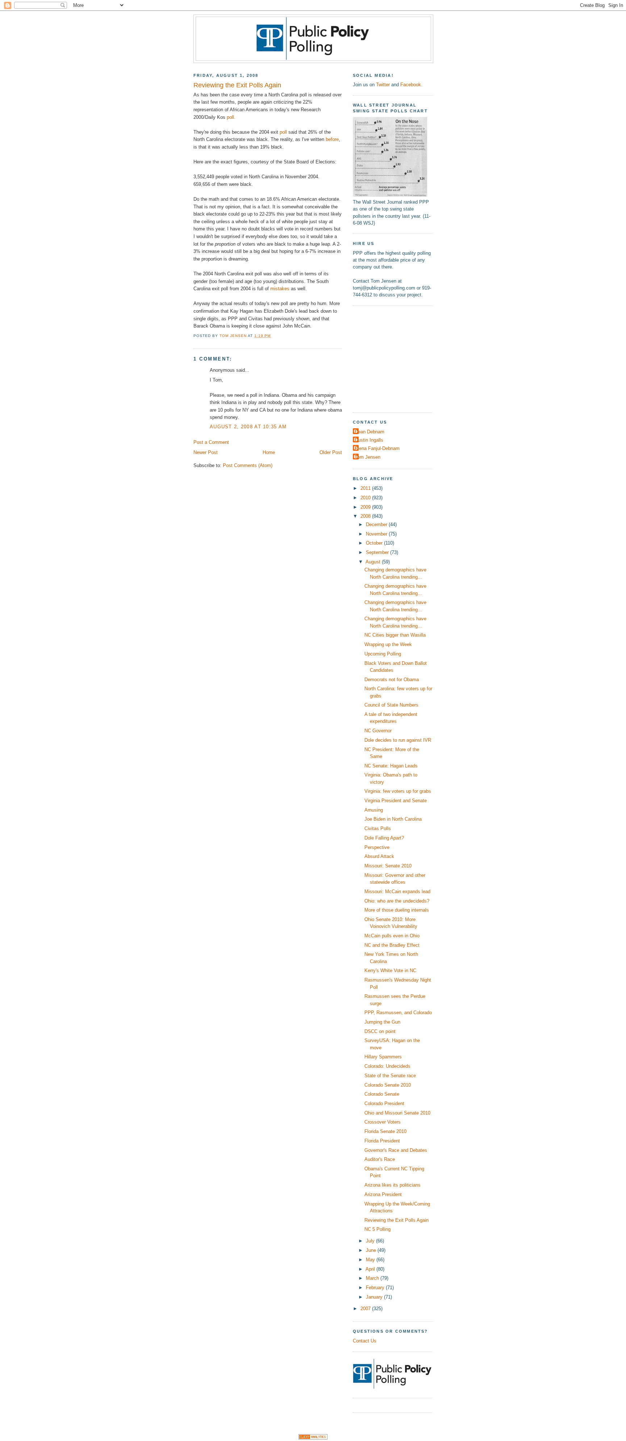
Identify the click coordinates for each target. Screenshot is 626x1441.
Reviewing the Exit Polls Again (396, 1220)
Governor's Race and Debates (395, 1150)
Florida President (382, 1141)
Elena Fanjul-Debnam (377, 448)
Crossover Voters (382, 1122)
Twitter (383, 84)
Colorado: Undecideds (387, 1066)
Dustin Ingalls (369, 440)
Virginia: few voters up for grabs (397, 791)
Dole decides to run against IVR (397, 740)
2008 (366, 516)
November (377, 534)
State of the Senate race (390, 1075)
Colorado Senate (381, 1094)
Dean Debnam (369, 431)
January (375, 1297)
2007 (366, 1308)
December (377, 524)
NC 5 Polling (377, 1229)
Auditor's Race (379, 1159)
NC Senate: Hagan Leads (391, 766)
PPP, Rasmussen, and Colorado (398, 1012)
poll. (231, 117)
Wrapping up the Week (388, 644)
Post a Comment (211, 442)
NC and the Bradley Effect (392, 945)
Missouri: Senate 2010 (388, 866)
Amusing (373, 810)
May (371, 1259)
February (376, 1287)
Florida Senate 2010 (385, 1131)
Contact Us (364, 1341)
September (378, 552)
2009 (366, 507)
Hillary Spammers (383, 1056)
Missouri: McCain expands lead (397, 891)
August (374, 562)
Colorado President (384, 1103)
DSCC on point (380, 1031)
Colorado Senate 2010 (387, 1085)
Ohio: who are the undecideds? (396, 901)
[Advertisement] (398, 358)
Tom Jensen (367, 457)
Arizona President (383, 1194)
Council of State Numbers (391, 705)
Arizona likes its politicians (392, 1185)
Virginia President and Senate (395, 800)
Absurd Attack (379, 856)
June (371, 1250)
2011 (366, 488)
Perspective (376, 847)
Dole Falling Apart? (384, 838)
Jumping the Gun (382, 1022)
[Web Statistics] (313, 1438)
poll (283, 132)
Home (269, 452)
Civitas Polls (377, 828)
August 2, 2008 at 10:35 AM (248, 426)
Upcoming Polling (382, 654)
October (375, 543)
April (371, 1269)
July (371, 1241)
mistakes (279, 288)
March (373, 1278)
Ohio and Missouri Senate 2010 (397, 1113)
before (332, 139)
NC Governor (378, 730)
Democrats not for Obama (391, 679)
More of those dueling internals (396, 910)
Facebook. (411, 84)
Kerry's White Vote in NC (390, 970)
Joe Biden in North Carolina (393, 819)
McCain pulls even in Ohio (392, 935)
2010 (366, 497)
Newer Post (205, 452)
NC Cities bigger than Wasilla (395, 635)
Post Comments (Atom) (247, 465)
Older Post (331, 452)
